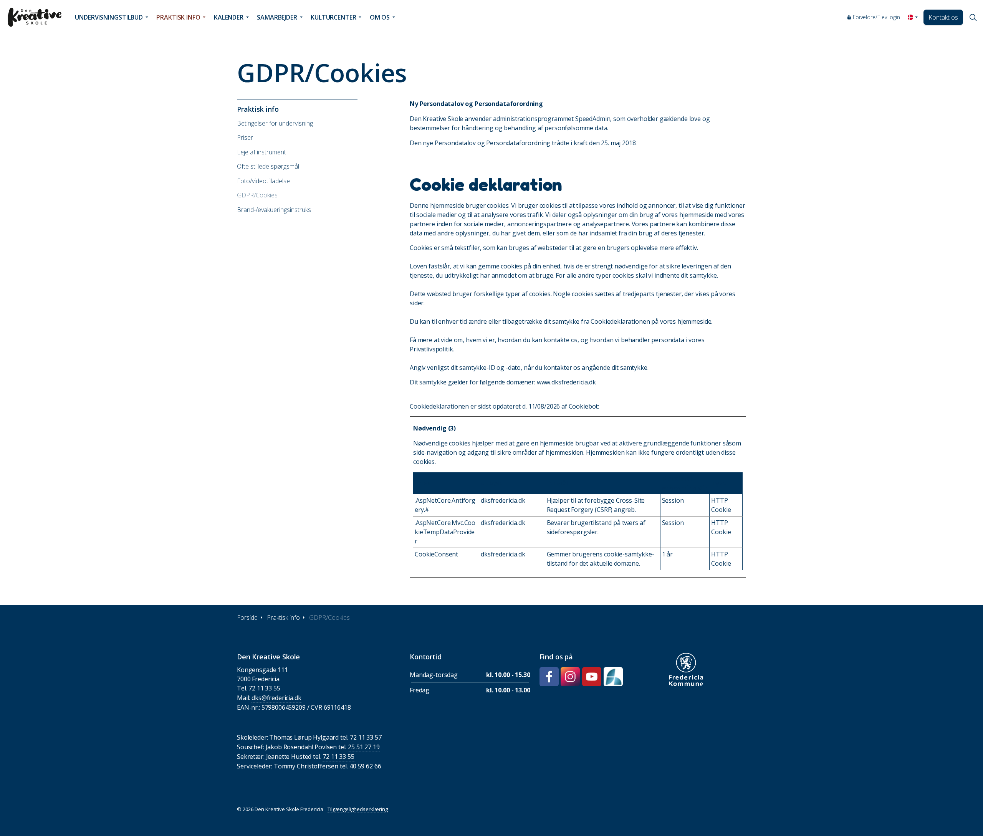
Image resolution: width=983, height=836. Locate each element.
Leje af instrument (261, 152)
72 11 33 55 (264, 688)
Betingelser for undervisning (275, 123)
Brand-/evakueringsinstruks (274, 209)
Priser (245, 137)
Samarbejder (277, 17)
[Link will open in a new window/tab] (549, 676)
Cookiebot (583, 406)
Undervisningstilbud (109, 17)
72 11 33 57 (365, 737)
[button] (686, 669)
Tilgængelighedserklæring (358, 809)
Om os (380, 17)
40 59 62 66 (365, 766)
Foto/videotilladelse (263, 181)
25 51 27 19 (363, 747)
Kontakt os (943, 17)
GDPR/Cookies (257, 195)
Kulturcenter (333, 17)
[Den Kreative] (34, 17)
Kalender (228, 17)
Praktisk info (178, 17)
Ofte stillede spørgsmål (268, 166)
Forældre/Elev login (876, 17)
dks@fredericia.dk (276, 698)
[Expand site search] (973, 17)
